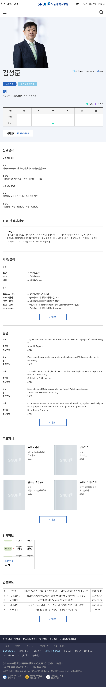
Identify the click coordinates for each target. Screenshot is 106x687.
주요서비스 (43, 645)
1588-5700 (15, 666)
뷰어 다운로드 (8, 655)
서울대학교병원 (53, 4)
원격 (77, 4)
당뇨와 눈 (84, 447)
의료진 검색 (12, 4)
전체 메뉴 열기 (4, 12)
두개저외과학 (34, 447)
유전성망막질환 (36, 482)
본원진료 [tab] (9, 84)
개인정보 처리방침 (52, 650)
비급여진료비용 (9, 650)
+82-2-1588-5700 (38, 666)
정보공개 (67, 650)
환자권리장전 (24, 650)
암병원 (17, 639)
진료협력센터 (23, 655)
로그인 (84, 3)
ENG (100, 3)
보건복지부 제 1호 (33, 677)
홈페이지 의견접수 (55, 663)
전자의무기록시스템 (12, 677)
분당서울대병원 (28, 639)
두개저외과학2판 (88, 482)
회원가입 (92, 3)
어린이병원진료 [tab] (27, 84)
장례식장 (36, 655)
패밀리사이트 (59, 645)
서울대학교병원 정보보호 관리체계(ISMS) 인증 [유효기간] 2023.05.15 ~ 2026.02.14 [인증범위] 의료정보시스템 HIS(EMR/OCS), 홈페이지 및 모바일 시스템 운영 (54, 677)
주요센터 (17, 645)
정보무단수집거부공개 (84, 650)
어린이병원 (7, 639)
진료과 (6, 645)
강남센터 (53, 639)
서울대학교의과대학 (68, 639)
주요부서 (30, 645)
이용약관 (37, 650)
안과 (5, 91)
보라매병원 (42, 639)
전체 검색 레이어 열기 (101, 12)
